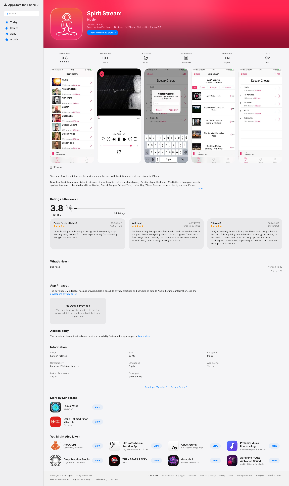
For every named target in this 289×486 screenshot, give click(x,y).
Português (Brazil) (244, 475)
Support (114, 479)
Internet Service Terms (59, 479)
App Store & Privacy (81, 479)
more (200, 188)
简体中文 (203, 475)
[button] (21, 22)
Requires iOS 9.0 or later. (63, 366)
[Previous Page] (46, 115)
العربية (182, 475)
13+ (209, 366)
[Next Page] (285, 115)
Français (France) (217, 475)
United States (152, 475)
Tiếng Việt (260, 475)
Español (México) (169, 475)
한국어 (230, 475)
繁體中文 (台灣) (274, 475)
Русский (192, 475)
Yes (52, 376)
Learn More (144, 336)
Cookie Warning (100, 479)
